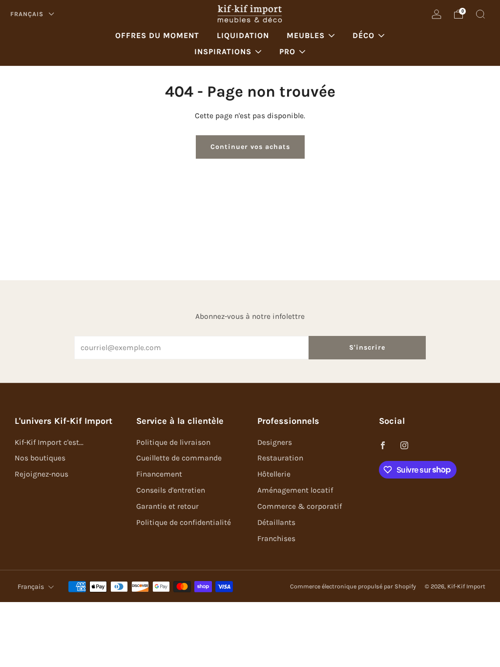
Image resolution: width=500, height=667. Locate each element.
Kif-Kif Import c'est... (49, 442)
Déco (364, 35)
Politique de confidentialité (183, 522)
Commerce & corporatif (299, 506)
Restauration (280, 458)
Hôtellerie (274, 474)
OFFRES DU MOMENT (157, 35)
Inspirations (222, 51)
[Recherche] (480, 14)
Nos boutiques (40, 458)
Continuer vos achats (250, 147)
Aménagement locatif (295, 490)
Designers (274, 442)
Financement (159, 474)
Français (27, 14)
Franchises (276, 538)
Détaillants (276, 522)
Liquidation (243, 35)
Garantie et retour (167, 506)
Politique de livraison (173, 442)
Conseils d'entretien (170, 490)
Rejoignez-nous (41, 474)
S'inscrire (367, 347)
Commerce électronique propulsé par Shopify (353, 586)
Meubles (306, 35)
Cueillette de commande (179, 458)
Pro (287, 51)
